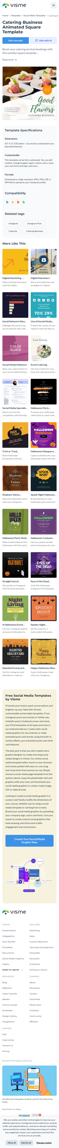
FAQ (4, 1034)
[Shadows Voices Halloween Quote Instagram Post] (15, 478)
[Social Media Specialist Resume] (15, 391)
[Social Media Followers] (15, 348)
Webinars (7, 988)
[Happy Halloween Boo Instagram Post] (44, 651)
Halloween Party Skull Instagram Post (14, 538)
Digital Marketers (40, 278)
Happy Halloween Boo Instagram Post (43, 668)
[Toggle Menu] (54, 5)
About (32, 982)
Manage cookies (44, 1142)
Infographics (8, 936)
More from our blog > (12, 1109)
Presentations (9, 930)
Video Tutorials (9, 993)
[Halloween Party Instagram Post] (44, 391)
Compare (34, 1010)
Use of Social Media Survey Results (41, 321)
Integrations (8, 1021)
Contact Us (7, 1045)
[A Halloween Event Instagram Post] (15, 608)
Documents (8, 953)
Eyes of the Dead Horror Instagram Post (43, 581)
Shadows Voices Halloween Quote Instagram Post (11, 494)
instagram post (34, 223)
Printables (7, 947)
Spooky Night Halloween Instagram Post (42, 624)
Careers (33, 993)
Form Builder (8, 941)
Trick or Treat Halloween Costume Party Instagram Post (13, 451)
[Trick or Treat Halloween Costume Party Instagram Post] (15, 435)
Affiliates (33, 1021)
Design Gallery (9, 1016)
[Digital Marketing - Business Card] (15, 261)
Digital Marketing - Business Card (12, 278)
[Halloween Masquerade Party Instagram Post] (44, 435)
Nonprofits (34, 953)
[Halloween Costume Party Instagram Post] (44, 521)
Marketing (34, 930)
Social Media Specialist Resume (14, 408)
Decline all (26, 1142)
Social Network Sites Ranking (13, 321)
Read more (8, 59)
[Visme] (14, 5)
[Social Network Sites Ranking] (15, 305)
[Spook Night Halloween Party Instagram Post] (44, 478)
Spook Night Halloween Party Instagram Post (43, 494)
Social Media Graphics (13, 958)
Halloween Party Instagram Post (40, 408)
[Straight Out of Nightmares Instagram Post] (15, 565)
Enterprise (34, 964)
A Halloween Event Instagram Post (12, 624)
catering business (34, 231)
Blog (4, 982)
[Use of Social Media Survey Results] (44, 305)
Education (34, 958)
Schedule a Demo (38, 970)
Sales (32, 936)
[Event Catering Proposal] (44, 348)
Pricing (5, 1051)
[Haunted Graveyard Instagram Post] (15, 651)
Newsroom (34, 988)
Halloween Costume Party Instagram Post (42, 538)
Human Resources (38, 941)
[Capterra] (25, 1115)
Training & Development (41, 947)
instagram (13, 223)
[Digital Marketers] (44, 261)
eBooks (6, 999)
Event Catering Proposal (39, 364)
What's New (35, 1005)
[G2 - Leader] (36, 1115)
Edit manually (15, 40)
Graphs (5, 964)
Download (34, 999)
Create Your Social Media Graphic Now (29, 840)
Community (35, 1016)
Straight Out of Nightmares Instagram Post (14, 581)
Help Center (8, 1040)
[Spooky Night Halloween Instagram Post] (44, 608)
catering (13, 231)
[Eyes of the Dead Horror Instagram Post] (44, 565)
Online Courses (9, 1005)
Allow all (12, 1142)
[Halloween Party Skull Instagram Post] (15, 521)
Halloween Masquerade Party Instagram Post (43, 451)
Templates (7, 1010)
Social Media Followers (14, 364)
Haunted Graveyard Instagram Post (13, 668)
